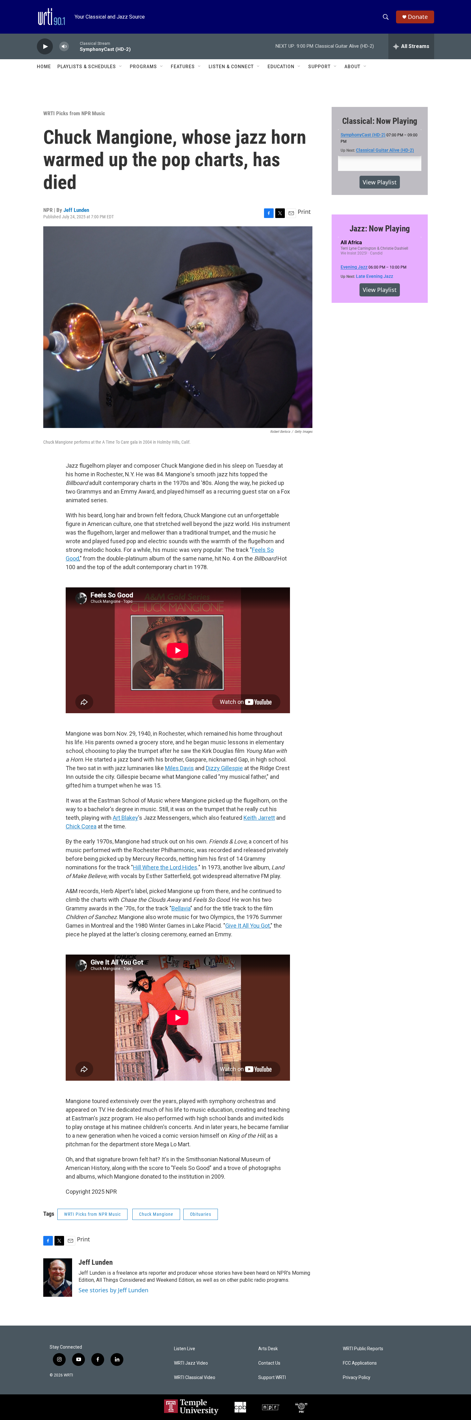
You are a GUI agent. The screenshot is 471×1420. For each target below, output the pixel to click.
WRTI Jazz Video (191, 1363)
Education (281, 66)
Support (319, 66)
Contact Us (269, 1363)
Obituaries (200, 1214)
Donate (418, 16)
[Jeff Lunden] (57, 1277)
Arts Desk (268, 1348)
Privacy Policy (356, 1377)
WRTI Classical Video (194, 1377)
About (352, 66)
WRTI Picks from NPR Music (74, 113)
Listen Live (184, 1348)
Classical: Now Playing (379, 121)
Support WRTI (272, 1377)
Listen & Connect (231, 66)
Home (44, 66)
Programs (143, 66)
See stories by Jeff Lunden (113, 1290)
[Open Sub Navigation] (120, 66)
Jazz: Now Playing (380, 228)
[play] (45, 46)
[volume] (64, 46)
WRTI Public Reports (363, 1348)
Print (304, 211)
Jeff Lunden (76, 210)
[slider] (74, 46)
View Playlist (380, 182)
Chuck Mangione (156, 1214)
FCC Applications (360, 1363)
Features (183, 66)
